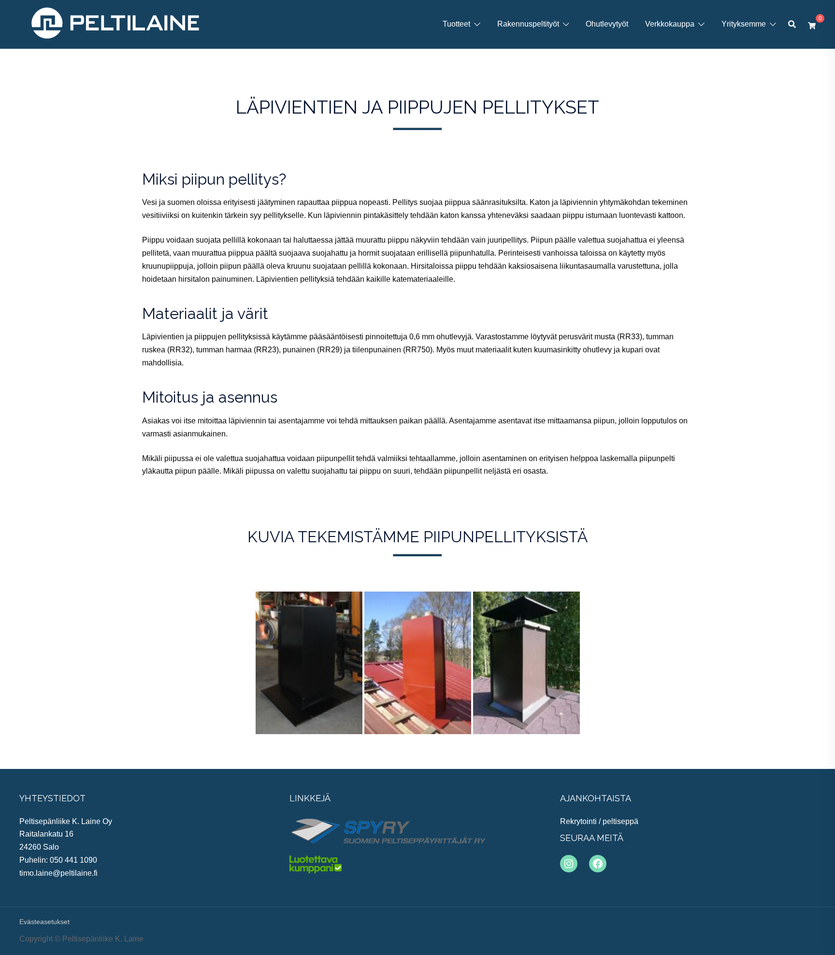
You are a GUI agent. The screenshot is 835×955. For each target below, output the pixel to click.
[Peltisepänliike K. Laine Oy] (115, 23)
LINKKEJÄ (310, 798)
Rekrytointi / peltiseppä (599, 821)
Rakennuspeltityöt (528, 24)
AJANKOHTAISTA (595, 798)
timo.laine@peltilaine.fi (58, 873)
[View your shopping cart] (812, 24)
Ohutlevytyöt (607, 24)
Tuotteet (456, 24)
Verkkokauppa (669, 24)
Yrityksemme (743, 24)
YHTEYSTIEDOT (52, 798)
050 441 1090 (73, 860)
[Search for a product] (792, 24)
